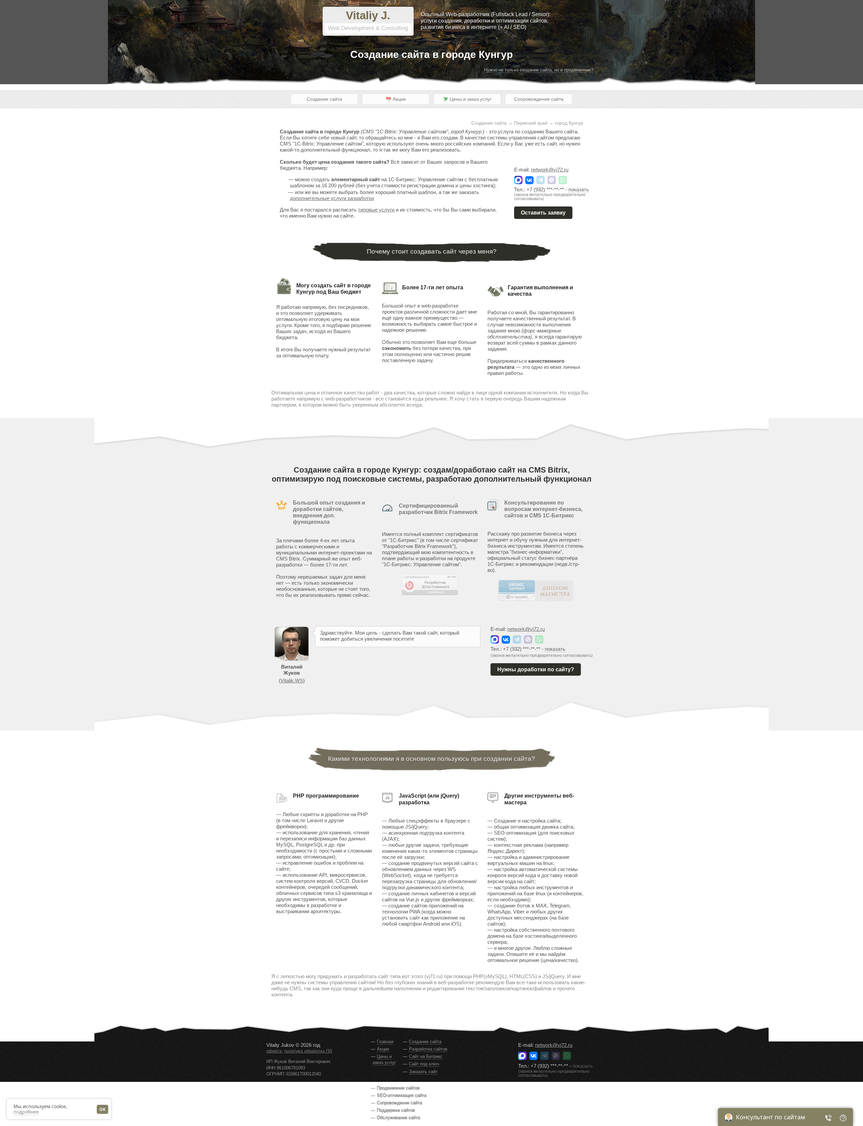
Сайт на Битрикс (426, 1056)
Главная (385, 1041)
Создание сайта (324, 99)
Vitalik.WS (291, 680)
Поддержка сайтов (396, 1110)
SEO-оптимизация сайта (401, 1095)
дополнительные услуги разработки (332, 198)
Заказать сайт (423, 1071)
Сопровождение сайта (539, 99)
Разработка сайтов (428, 1049)
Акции (383, 1049)
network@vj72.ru (549, 169)
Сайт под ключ (424, 1063)
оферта (273, 1051)
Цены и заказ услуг (384, 1059)
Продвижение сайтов (398, 1087)
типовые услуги (376, 210)
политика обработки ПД (308, 1051)
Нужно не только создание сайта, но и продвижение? (538, 69)
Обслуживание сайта (398, 1117)
